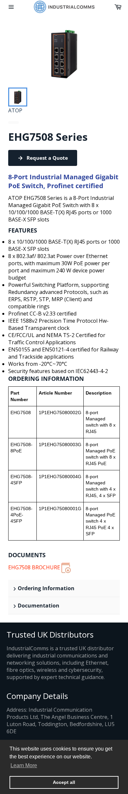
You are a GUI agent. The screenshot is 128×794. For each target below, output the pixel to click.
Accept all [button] (64, 782)
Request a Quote (47, 157)
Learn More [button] (24, 765)
